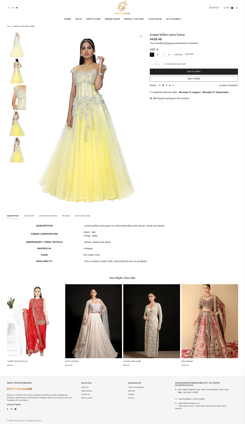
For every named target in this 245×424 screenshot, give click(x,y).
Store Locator (86, 398)
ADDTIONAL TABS (82, 216)
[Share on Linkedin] (170, 85)
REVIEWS (66, 216)
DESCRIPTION (13, 216)
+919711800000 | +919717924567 (191, 399)
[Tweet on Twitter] (163, 85)
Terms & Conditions (136, 387)
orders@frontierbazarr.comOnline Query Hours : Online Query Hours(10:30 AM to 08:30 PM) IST (200, 406)
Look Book (155, 19)
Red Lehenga (187, 361)
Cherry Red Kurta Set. (17, 361)
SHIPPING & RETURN (48, 216)
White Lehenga (72, 361)
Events (131, 398)
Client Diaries (86, 391)
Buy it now (194, 79)
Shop (78, 19)
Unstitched (93, 19)
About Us (85, 387)
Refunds (131, 391)
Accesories (173, 19)
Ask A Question (229, 85)
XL (169, 55)
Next (142, 120)
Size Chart (189, 54)
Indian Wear (112, 19)
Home (67, 19)
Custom (178, 55)
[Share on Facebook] (160, 85)
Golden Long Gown (132, 361)
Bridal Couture (134, 19)
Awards (131, 394)
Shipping (169, 43)
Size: (154, 49)
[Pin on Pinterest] (166, 85)
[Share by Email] (173, 85)
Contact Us (85, 394)
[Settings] (236, 8)
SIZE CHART (29, 216)
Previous (30, 120)
